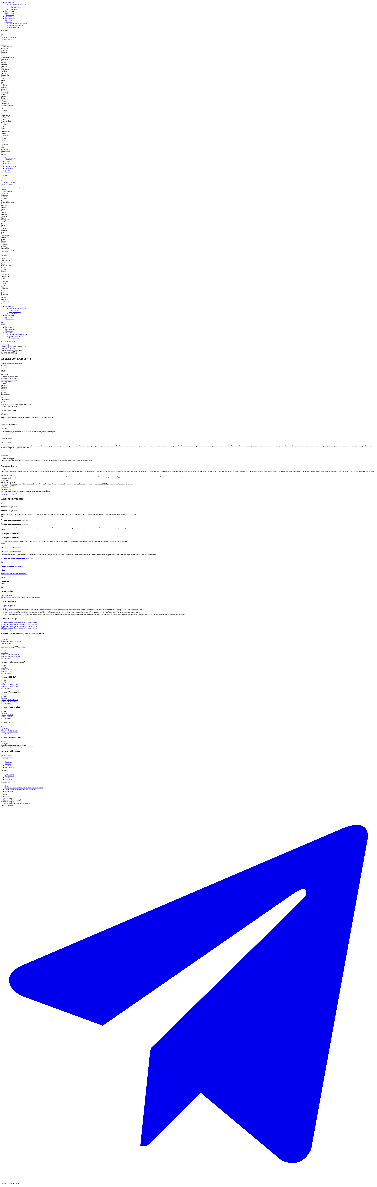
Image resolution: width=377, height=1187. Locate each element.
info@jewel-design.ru (7, 802)
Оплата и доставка (11, 158)
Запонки (12, 18)
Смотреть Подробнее (8, 606)
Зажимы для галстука (16, 25)
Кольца (11, 2)
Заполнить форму (7, 755)
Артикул (4, 389)
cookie (14, 341)
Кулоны (11, 13)
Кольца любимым (15, 8)
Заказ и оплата (9, 774)
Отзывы (7, 161)
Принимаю (5, 345)
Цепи (11, 20)
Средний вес (5, 399)
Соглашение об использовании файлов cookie (20, 789)
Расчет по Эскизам (7, 805)
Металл (3, 392)
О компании (9, 160)
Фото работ (8, 779)
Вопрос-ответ (9, 776)
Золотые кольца (14, 6)
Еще (10, 22)
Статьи (7, 786)
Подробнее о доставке (8, 37)
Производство (9, 767)
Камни (3, 403)
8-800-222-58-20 (6, 796)
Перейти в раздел (6, 595)
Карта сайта (9, 791)
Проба (3, 396)
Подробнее (4, 639)
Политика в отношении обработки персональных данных (24, 788)
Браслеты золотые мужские (18, 23)
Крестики (12, 11)
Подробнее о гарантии (8, 494)
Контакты (8, 163)
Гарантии (8, 764)
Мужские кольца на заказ (17, 4)
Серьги (11, 15)
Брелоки (12, 16)
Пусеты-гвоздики (14, 27)
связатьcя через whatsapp (9, 380)
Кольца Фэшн (13, 9)
